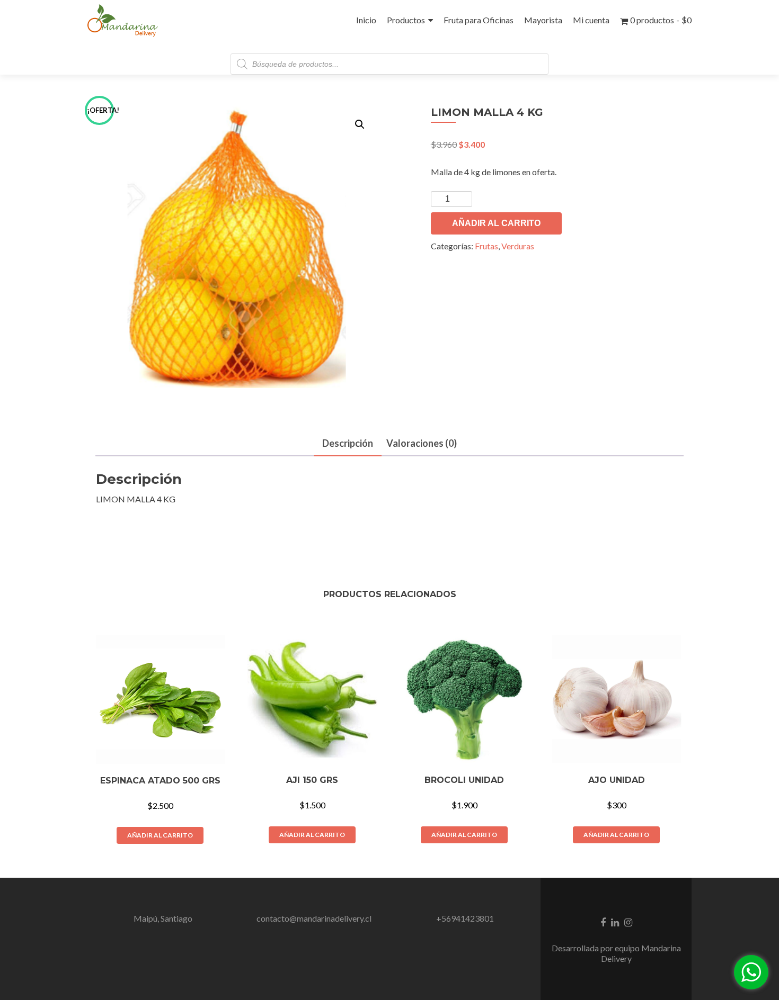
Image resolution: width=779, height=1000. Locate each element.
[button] (359, 124)
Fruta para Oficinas (479, 20)
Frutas (486, 246)
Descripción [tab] (347, 443)
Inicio (366, 20)
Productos (406, 20)
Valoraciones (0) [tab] (421, 443)
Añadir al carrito (496, 223)
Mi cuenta (591, 20)
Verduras (517, 246)
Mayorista (543, 20)
